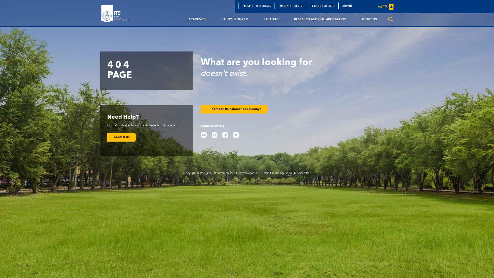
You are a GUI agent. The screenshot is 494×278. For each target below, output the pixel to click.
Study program (235, 19)
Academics (197, 19)
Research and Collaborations (320, 19)
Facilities (271, 19)
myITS (383, 6)
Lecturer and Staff (322, 6)
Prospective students (257, 6)
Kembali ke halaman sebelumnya (232, 109)
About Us (369, 19)
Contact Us (122, 137)
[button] (369, 6)
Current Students (290, 6)
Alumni (347, 6)
